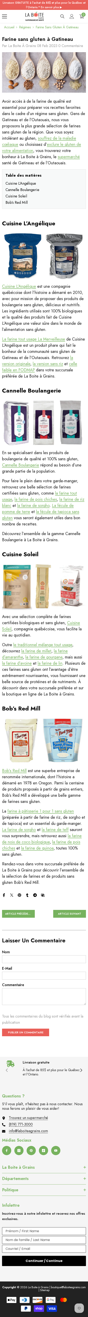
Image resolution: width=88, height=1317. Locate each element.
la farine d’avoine (17, 663)
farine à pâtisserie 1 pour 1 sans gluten (40, 811)
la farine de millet (36, 651)
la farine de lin (50, 663)
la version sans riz (48, 364)
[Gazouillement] (12, 894)
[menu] (4, 16)
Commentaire (13, 985)
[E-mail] (43, 894)
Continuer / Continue (44, 1260)
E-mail (7, 968)
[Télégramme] (35, 894)
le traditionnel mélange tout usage (42, 645)
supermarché (69, 157)
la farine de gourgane (43, 657)
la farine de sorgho (33, 506)
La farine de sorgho (19, 830)
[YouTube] (55, 1150)
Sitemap (45, 1290)
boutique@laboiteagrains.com (68, 1287)
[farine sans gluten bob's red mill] (44, 740)
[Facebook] (4, 894)
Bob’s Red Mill (17, 202)
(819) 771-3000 (21, 1124)
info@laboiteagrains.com (28, 1131)
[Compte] (72, 16)
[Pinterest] (19, 894)
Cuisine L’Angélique (21, 183)
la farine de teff (55, 830)
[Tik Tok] (43, 1150)
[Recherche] (62, 16)
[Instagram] (19, 1150)
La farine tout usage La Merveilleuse (33, 339)
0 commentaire (70, 45)
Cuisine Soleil (16, 196)
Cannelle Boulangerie (22, 189)
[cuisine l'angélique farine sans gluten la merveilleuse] (44, 255)
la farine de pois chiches (36, 499)
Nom (6, 952)
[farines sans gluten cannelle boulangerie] (44, 422)
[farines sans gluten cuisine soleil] (44, 586)
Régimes (25, 27)
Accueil (9, 27)
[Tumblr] (27, 894)
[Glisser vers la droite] (81, 1070)
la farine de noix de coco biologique (42, 839)
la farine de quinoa (37, 848)
